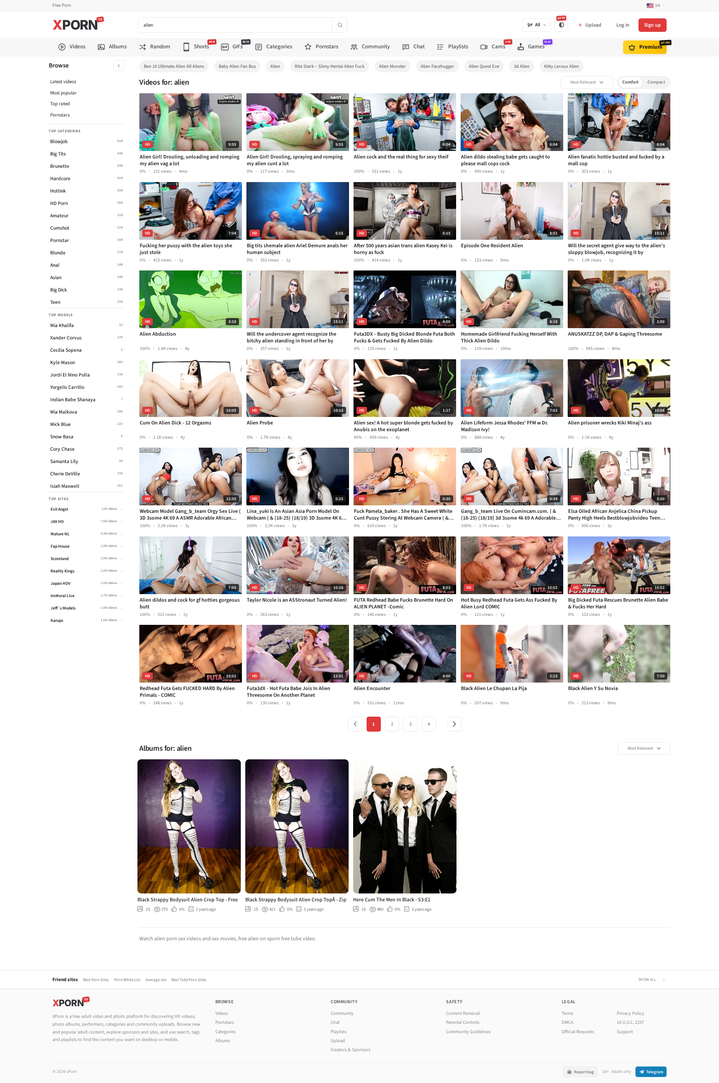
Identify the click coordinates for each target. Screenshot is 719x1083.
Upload (338, 1040)
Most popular (63, 93)
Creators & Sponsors (350, 1049)
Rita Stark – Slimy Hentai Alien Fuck (329, 66)
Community (342, 1013)
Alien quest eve (484, 66)
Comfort (630, 82)
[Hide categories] (118, 65)
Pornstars (60, 115)
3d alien (522, 66)
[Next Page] (455, 724)
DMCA (567, 1022)
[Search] (339, 25)
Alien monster (392, 66)
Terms (567, 1013)
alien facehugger (437, 66)
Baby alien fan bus (237, 66)
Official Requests (578, 1031)
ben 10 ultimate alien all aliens (174, 66)
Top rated (60, 103)
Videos (221, 1013)
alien (275, 66)
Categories (225, 1031)
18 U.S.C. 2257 (630, 1022)
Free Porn (61, 5)
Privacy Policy (630, 1013)
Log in (622, 24)
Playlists (338, 1031)
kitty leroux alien (561, 66)
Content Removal (463, 1013)
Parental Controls (462, 1022)
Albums (222, 1040)
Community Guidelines (468, 1031)
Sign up (652, 24)
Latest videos (63, 81)
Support (625, 1031)
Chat (335, 1022)
